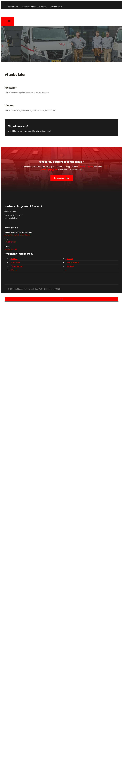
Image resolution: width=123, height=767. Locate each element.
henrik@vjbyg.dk (56, 6)
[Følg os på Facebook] (6, 3)
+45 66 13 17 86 (12, 6)
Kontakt (70, 266)
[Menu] (7, 21)
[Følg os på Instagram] (9, 3)
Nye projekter (73, 262)
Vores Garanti (17, 266)
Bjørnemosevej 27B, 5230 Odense (34, 6)
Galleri (70, 259)
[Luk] (61, 299)
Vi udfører (15, 262)
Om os (13, 270)
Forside (14, 259)
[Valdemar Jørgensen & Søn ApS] (21, 18)
